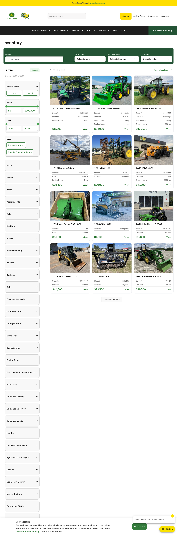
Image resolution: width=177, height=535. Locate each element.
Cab (8, 287)
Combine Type (14, 311)
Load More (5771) (112, 299)
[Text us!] (167, 529)
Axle (8, 214)
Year (8, 120)
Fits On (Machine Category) (20, 372)
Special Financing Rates (20, 152)
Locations (145, 54)
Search (8, 54)
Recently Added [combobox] (161, 70)
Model (9, 177)
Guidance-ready (14, 421)
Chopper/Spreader (16, 299)
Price (9, 102)
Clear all (34, 70)
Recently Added (16, 145)
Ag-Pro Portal (139, 16)
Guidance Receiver (16, 408)
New (14, 93)
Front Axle (11, 384)
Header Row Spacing (16, 445)
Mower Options (14, 494)
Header (10, 433)
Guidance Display (15, 396)
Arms (9, 189)
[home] (18, 16)
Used (30, 93)
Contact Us (153, 16)
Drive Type (11, 335)
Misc (8, 139)
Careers (125, 16)
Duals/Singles (13, 348)
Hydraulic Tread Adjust (18, 457)
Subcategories (114, 54)
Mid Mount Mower (15, 481)
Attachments (13, 201)
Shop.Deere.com (97, 3)
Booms (10, 262)
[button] (166, 16)
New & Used (12, 86)
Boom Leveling (14, 250)
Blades (9, 238)
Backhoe (10, 226)
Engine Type (12, 360)
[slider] (6, 106)
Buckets (10, 275)
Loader (10, 469)
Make (9, 165)
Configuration (13, 323)
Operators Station (15, 506)
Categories (79, 54)
